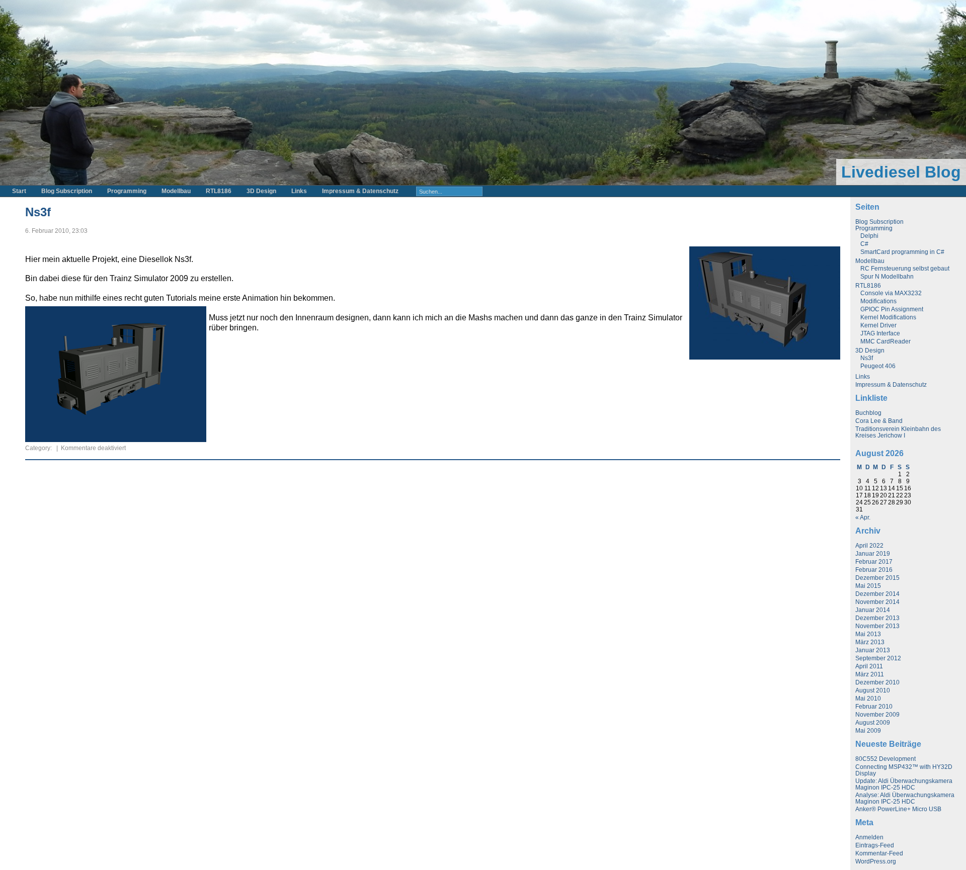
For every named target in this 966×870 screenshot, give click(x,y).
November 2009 (877, 714)
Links (299, 191)
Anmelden (869, 837)
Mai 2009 (868, 730)
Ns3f (38, 212)
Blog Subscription (66, 191)
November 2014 (877, 601)
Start (19, 191)
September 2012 (878, 658)
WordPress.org (875, 861)
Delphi (869, 235)
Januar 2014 (872, 610)
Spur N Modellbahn (887, 276)
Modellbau (176, 191)
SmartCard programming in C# (902, 251)
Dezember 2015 (877, 577)
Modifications (878, 301)
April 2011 (869, 666)
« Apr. (862, 517)
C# (864, 243)
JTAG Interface (880, 333)
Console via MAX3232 (891, 293)
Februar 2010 (874, 706)
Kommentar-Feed (879, 853)
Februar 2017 (874, 561)
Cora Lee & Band (879, 420)
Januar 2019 (872, 553)
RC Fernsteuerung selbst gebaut (904, 268)
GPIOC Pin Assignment (891, 309)
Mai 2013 (868, 634)
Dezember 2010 (877, 682)
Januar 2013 (872, 650)
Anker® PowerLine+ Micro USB (898, 809)
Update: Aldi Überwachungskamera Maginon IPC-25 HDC (903, 784)
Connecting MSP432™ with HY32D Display (903, 770)
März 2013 (869, 642)
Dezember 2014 (877, 593)
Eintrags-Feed (874, 845)
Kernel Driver (878, 325)
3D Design (261, 191)
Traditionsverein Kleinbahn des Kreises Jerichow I (898, 432)
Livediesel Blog (901, 172)
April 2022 (869, 545)
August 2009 (872, 722)
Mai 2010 (868, 698)
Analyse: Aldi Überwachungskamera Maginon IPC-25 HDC (904, 798)
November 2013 (877, 626)
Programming (126, 191)
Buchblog (868, 412)
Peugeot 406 (878, 366)
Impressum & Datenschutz (360, 191)
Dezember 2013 (877, 618)
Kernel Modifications (888, 317)
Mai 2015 (868, 585)
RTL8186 (218, 191)
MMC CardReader (885, 341)
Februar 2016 (874, 569)
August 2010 (872, 690)
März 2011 (869, 674)
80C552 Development (885, 758)
